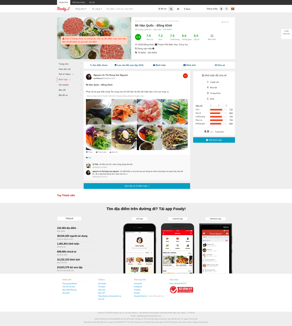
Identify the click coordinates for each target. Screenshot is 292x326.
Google (137, 293)
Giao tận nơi (65, 69)
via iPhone (98, 78)
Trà (89, 158)
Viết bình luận (215, 140)
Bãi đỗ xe (63, 95)
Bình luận (65, 79)
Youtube (137, 290)
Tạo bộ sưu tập (68, 287)
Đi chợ (92, 2)
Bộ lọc (163, 8)
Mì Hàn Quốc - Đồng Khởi (99, 85)
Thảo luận (102, 152)
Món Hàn (157, 30)
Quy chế (101, 293)
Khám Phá (63, 2)
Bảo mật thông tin (69, 290)
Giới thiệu (102, 284)
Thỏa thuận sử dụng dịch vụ (109, 296)
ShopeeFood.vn (141, 296)
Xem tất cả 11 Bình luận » (137, 186)
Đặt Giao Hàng (79, 2)
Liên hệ (101, 299)
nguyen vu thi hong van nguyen (111, 75)
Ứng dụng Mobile (69, 284)
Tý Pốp (95, 164)
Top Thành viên (66, 195)
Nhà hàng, (139, 30)
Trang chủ (63, 64)
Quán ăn (147, 30)
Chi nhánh (167, 29)
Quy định (66, 293)
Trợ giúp (101, 287)
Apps (187, 9)
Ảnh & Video (66, 74)
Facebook (138, 284)
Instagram (138, 287)
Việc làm (101, 290)
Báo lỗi (115, 152)
